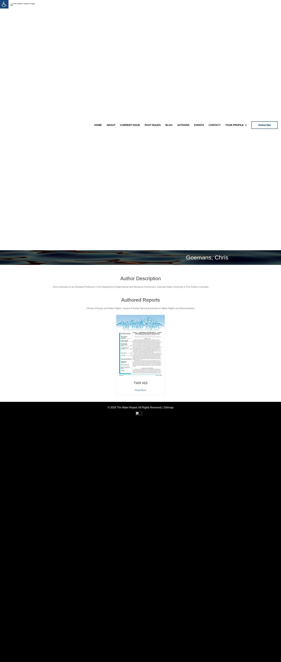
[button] (4, 4)
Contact (215, 125)
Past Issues (153, 125)
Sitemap (169, 407)
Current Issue (130, 125)
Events (199, 125)
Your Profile (234, 125)
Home (98, 125)
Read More (140, 390)
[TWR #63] (140, 346)
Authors (183, 125)
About (111, 125)
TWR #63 (140, 383)
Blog (169, 125)
